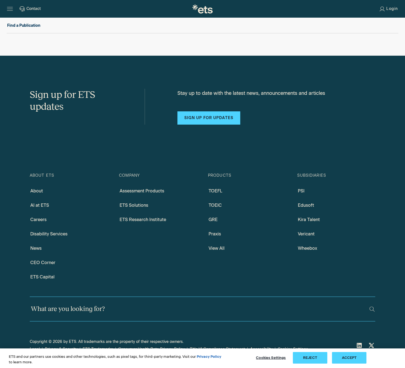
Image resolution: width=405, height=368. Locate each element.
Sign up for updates (208, 117)
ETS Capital (42, 277)
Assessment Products (142, 191)
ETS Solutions (134, 205)
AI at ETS (39, 205)
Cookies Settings (271, 358)
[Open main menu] (10, 9)
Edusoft (306, 205)
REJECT (310, 358)
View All (217, 248)
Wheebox (307, 248)
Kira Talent (309, 219)
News (36, 248)
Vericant (306, 234)
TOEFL (215, 191)
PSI (301, 191)
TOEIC (215, 205)
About (36, 191)
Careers (38, 219)
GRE (213, 219)
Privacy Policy (209, 356)
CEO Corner (42, 262)
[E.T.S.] (202, 9)
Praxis (215, 234)
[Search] (372, 309)
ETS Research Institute (143, 219)
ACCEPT (349, 358)
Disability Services (49, 234)
